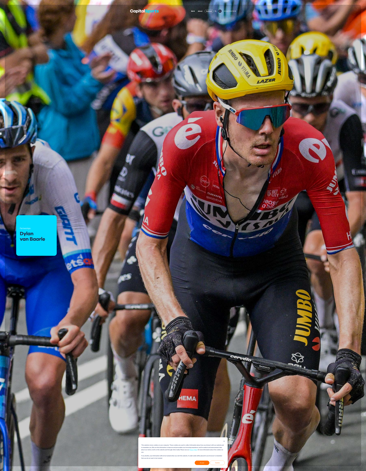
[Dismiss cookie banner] (224, 441)
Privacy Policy (193, 449)
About (200, 11)
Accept (202, 463)
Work (193, 11)
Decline (217, 463)
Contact (209, 11)
